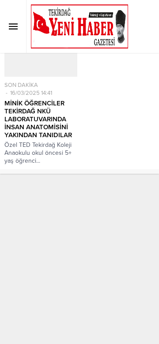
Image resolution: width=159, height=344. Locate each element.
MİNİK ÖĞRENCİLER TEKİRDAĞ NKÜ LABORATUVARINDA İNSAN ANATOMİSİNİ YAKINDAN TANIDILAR (38, 119)
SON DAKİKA (21, 85)
